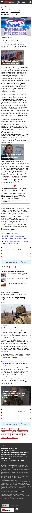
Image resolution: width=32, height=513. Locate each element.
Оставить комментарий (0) (16, 255)
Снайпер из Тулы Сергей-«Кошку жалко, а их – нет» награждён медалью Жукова (14, 394)
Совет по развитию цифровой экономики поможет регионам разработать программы (18, 279)
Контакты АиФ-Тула (21, 454)
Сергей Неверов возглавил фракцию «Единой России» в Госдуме (15, 242)
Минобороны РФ (5, 325)
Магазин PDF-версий (8, 450)
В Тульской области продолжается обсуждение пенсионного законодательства (14, 233)
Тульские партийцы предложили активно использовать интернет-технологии (17, 284)
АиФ (11, 37)
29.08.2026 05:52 (5, 292)
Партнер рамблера (14, 505)
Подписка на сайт (7, 454)
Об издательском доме (9, 448)
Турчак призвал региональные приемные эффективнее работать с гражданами (14, 238)
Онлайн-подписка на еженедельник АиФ (15, 452)
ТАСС (12, 337)
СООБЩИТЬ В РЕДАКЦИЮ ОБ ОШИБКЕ (12, 460)
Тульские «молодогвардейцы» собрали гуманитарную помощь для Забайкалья (17, 274)
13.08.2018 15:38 (5, 6)
